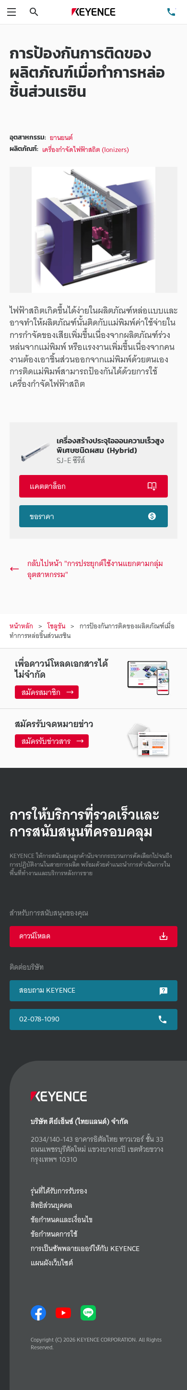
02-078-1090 (39, 1019)
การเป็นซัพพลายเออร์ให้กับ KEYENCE (85, 1249)
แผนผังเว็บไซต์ (52, 1263)
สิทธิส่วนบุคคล (51, 1206)
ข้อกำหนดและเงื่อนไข (62, 1220)
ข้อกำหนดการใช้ (54, 1234)
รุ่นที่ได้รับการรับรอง (59, 1191)
